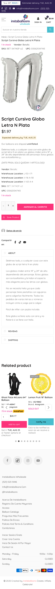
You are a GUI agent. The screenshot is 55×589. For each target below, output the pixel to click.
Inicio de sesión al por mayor (16, 543)
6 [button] (30, 441)
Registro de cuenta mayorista (17, 503)
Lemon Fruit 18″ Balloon (40, 397)
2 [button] (19, 441)
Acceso (5, 507)
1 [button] (16, 441)
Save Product (12, 217)
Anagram (12, 407)
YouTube (38, 460)
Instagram (27, 460)
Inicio (4, 36)
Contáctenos (8, 528)
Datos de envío (14, 230)
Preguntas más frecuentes (15, 516)
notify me (41, 421)
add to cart (14, 424)
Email (24, 242)
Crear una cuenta (11, 539)
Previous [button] (6, 407)
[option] (14, 405)
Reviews (12, 331)
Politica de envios (11, 519)
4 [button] (24, 441)
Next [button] (48, 407)
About (11, 253)
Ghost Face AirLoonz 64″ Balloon (13, 398)
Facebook (15, 242)
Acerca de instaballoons (14, 499)
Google (6, 8)
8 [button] (36, 441)
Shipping (13, 340)
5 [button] (27, 441)
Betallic (26, 44)
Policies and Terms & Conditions (17, 523)
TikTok (20, 242)
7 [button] (33, 441)
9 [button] (39, 441)
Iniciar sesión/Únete (12, 535)
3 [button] (21, 441)
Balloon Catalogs (10, 511)
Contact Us (7, 547)
